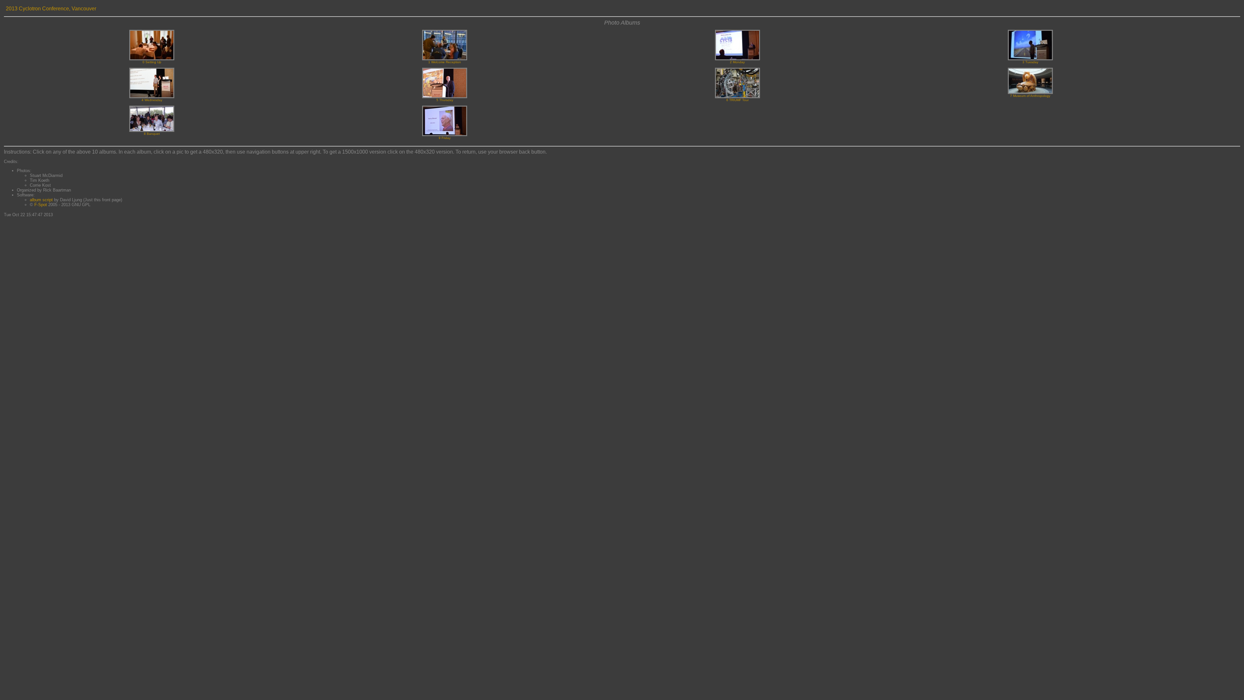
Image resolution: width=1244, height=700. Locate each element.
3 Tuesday (1030, 62)
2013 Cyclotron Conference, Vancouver (51, 8)
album (35, 199)
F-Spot (40, 204)
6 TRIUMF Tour (737, 100)
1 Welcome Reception (444, 62)
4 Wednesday (152, 100)
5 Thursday (444, 100)
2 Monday (737, 62)
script (47, 199)
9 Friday (445, 138)
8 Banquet (152, 133)
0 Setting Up (152, 62)
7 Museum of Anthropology (1030, 96)
